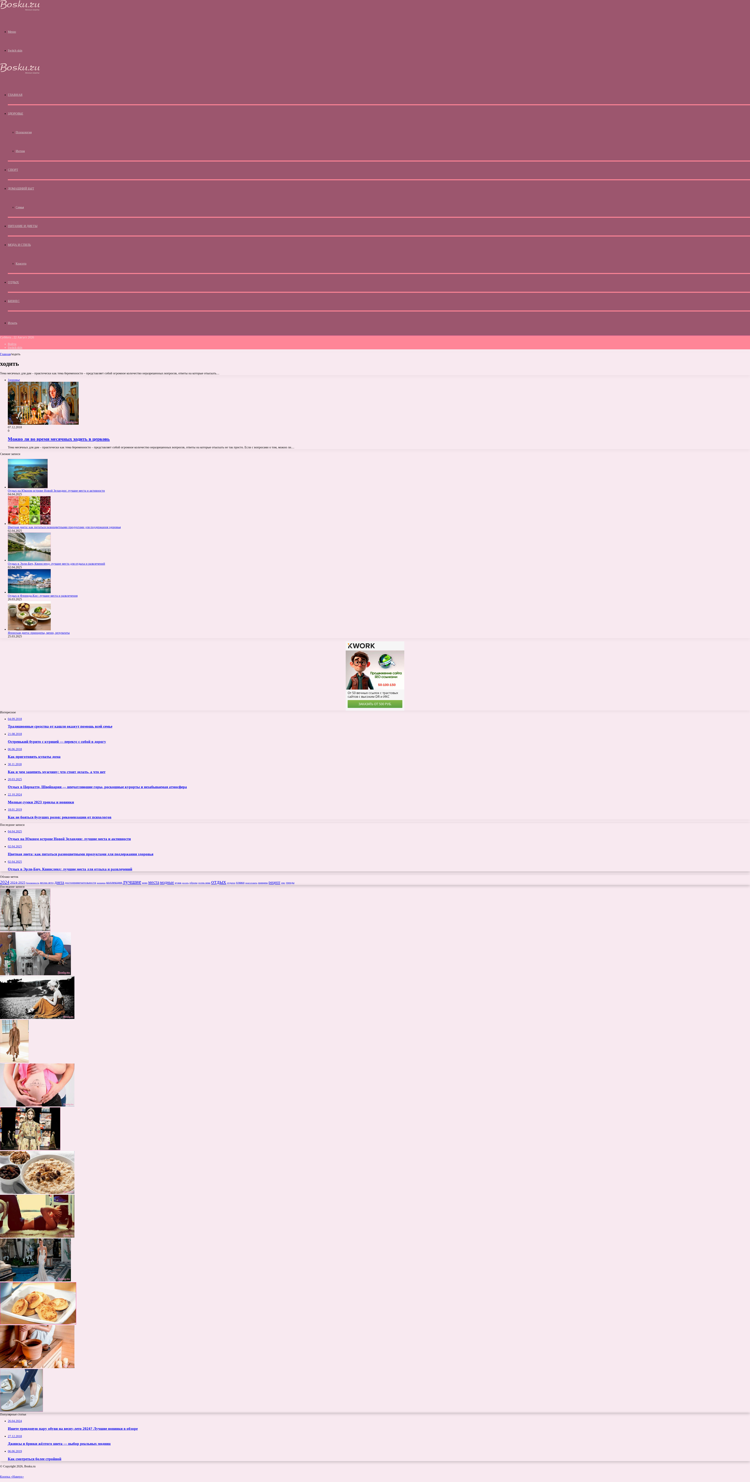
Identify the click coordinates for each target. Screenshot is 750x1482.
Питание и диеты (23, 226)
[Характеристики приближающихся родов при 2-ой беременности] (37, 1105)
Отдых (13, 282)
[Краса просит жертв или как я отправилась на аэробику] (37, 1236)
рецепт (274, 882)
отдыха (231, 883)
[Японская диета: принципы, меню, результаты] (29, 629)
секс (283, 883)
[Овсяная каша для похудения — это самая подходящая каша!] (37, 1193)
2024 (4, 882)
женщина (101, 883)
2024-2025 (17, 882)
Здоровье (15, 113)
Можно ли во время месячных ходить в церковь (59, 439)
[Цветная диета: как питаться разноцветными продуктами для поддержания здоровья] (29, 523)
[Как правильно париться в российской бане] (37, 1367)
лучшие (132, 882)
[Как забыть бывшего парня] (37, 1018)
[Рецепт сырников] (38, 1323)
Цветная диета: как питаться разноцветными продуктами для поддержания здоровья (64, 527)
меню (144, 883)
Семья (20, 207)
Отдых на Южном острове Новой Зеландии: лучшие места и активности (56, 490)
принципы (263, 883)
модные (167, 882)
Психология (24, 132)
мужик (178, 883)
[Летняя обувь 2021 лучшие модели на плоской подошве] (21, 1410)
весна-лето (47, 882)
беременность (32, 883)
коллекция (114, 882)
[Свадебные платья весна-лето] (35, 1280)
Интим (20, 151)
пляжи (240, 882)
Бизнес (14, 301)
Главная (5, 354)
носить (185, 883)
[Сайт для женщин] (20, 10)
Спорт (13, 169)
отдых (218, 882)
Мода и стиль (19, 244)
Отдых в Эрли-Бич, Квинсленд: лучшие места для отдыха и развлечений (56, 563)
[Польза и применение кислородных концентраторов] (35, 974)
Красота (21, 263)
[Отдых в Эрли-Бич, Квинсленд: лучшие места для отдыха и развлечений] (29, 560)
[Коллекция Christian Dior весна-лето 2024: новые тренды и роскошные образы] (30, 1149)
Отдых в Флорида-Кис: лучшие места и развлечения (43, 595)
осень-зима (204, 883)
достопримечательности (80, 882)
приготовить (251, 883)
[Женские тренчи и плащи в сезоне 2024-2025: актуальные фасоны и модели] (25, 930)
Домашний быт (21, 188)
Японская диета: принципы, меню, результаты (39, 632)
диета (59, 882)
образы (193, 883)
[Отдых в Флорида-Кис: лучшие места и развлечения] (29, 592)
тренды (290, 882)
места (153, 882)
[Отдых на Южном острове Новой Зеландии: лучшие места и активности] (28, 487)
